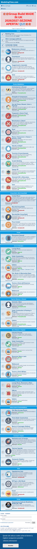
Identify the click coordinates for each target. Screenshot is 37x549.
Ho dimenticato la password (6, 522)
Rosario (20, 337)
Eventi (14, 491)
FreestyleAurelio (22, 93)
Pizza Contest (16, 222)
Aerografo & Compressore (19, 96)
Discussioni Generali (18, 235)
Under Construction (17, 256)
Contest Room (16, 196)
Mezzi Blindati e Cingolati (18, 330)
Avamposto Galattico (18, 459)
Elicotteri (28, 269)
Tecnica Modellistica (18, 84)
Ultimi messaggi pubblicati (13, 39)
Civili (33, 269)
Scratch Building (17, 161)
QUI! (22, 24)
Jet (19, 269)
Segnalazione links (17, 471)
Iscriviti (7, 513)
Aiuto (13, 75)
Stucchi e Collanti (17, 145)
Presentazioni (16, 56)
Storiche (29, 325)
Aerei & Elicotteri (18, 246)
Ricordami (27, 522)
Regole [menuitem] (8, 5)
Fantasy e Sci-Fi (22, 325)
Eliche (22, 269)
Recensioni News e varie (19, 356)
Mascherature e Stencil (18, 120)
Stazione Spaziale (17, 448)
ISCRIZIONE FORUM (11, 45)
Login (2, 513)
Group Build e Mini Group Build (18, 193)
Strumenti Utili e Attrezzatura (20, 177)
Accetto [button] (10, 545)
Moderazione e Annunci (19, 49)
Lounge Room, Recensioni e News (22, 383)
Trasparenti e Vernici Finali (20, 113)
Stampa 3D (15, 169)
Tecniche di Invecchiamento (20, 153)
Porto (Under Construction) (20, 418)
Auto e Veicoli (18, 380)
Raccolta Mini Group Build (20, 214)
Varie (13, 184)
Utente (18, 31)
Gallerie (14, 265)
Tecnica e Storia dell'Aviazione (21, 283)
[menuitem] (3, 6)
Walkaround (15, 290)
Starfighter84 (21, 52)
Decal (13, 129)
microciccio (21, 241)
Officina (14, 390)
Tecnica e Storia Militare (19, 371)
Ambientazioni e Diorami (19, 87)
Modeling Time (9, 34)
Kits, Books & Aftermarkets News (21, 273)
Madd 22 (20, 252)
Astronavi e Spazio (18, 436)
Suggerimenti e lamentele (19, 65)
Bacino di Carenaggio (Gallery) (21, 426)
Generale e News (17, 302)
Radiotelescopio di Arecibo (20, 438)
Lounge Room (16, 248)
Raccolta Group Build (18, 207)
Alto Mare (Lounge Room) (19, 410)
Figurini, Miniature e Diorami (18, 299)
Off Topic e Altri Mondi (18, 481)
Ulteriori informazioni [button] (10, 540)
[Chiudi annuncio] (35, 12)
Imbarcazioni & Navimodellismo (18, 407)
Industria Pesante (17, 332)
